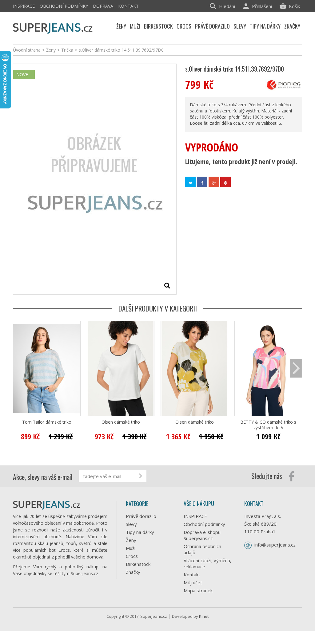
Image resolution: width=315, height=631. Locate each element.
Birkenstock (138, 564)
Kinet (204, 616)
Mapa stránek (198, 590)
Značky (133, 572)
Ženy (131, 540)
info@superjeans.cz (275, 545)
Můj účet (193, 582)
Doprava (103, 6)
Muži (130, 548)
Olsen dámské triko (121, 422)
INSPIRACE (24, 6)
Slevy (131, 524)
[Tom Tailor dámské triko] (47, 368)
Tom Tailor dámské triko (46, 422)
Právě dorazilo (141, 516)
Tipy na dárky (140, 532)
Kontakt (128, 6)
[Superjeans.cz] (53, 27)
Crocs (132, 556)
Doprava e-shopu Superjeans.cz (202, 535)
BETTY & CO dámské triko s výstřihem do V (268, 424)
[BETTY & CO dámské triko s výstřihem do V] (268, 368)
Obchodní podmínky (64, 6)
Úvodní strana (27, 50)
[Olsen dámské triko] (120, 368)
